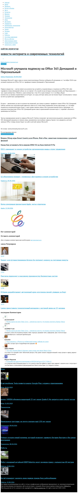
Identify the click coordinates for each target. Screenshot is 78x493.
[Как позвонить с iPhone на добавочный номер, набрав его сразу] (6, 338)
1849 (2, 256)
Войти (3, 62)
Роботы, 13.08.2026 (7, 482)
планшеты (10, 134)
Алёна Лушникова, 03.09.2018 (11, 77)
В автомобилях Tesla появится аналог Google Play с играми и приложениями (32, 383)
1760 (2, 272)
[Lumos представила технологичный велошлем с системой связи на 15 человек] (4, 302)
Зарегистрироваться (11, 62)
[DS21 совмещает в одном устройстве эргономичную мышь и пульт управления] (18, 173)
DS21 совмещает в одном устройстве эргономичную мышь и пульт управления (33, 149)
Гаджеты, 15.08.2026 (8, 153)
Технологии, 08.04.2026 (9, 444)
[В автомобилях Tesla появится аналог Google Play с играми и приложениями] (4, 379)
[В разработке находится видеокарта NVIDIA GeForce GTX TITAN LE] (6, 358)
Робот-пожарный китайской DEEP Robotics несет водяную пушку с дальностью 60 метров (37, 462)
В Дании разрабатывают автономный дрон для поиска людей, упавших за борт (33, 292)
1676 (2, 304)
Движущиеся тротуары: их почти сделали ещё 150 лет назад (26, 421)
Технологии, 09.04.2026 (9, 425)
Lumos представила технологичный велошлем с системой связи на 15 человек (33, 308)
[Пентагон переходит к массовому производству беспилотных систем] (4, 270)
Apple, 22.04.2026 (7, 208)
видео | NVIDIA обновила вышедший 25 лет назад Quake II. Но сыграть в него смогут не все (38, 399)
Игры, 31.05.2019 (7, 403)
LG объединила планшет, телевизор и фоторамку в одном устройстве (29, 176)
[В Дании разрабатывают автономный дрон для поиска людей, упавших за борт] (4, 286)
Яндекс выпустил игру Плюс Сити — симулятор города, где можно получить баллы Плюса (35, 322)
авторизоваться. (36, 240)
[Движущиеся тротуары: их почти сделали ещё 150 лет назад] (4, 417)
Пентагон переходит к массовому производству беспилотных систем (29, 276)
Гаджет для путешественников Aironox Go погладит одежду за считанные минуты (34, 260)
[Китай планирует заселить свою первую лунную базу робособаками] (4, 474)
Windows (3, 64)
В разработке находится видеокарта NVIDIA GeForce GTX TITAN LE (28, 361)
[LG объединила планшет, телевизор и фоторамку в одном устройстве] (18, 200)
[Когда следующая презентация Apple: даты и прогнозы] (18, 228)
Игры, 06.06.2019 (7, 387)
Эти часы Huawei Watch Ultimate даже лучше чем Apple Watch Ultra (28, 350)
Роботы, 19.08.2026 (7, 466)
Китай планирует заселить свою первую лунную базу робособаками (28, 478)
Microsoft (4, 134)
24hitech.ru (67, 486)
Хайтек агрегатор (39, 488)
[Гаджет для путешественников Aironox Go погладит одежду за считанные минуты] (4, 254)
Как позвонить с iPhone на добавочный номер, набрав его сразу (27, 341)
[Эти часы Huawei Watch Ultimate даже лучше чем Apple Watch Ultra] (6, 347)
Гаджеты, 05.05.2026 (8, 181)
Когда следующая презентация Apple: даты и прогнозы (23, 204)
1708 (2, 288)
